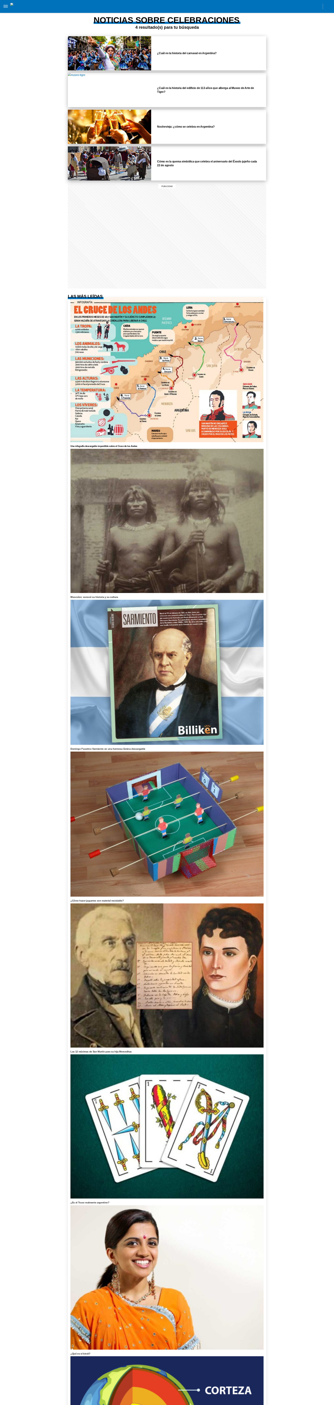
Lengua (125, 13)
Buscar (328, 6)
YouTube (318, 6)
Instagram (287, 6)
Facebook (294, 6)
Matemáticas (144, 13)
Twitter (310, 6)
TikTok (302, 6)
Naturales (108, 13)
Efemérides (164, 13)
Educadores (72, 13)
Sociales (91, 13)
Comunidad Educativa (164, 6)
